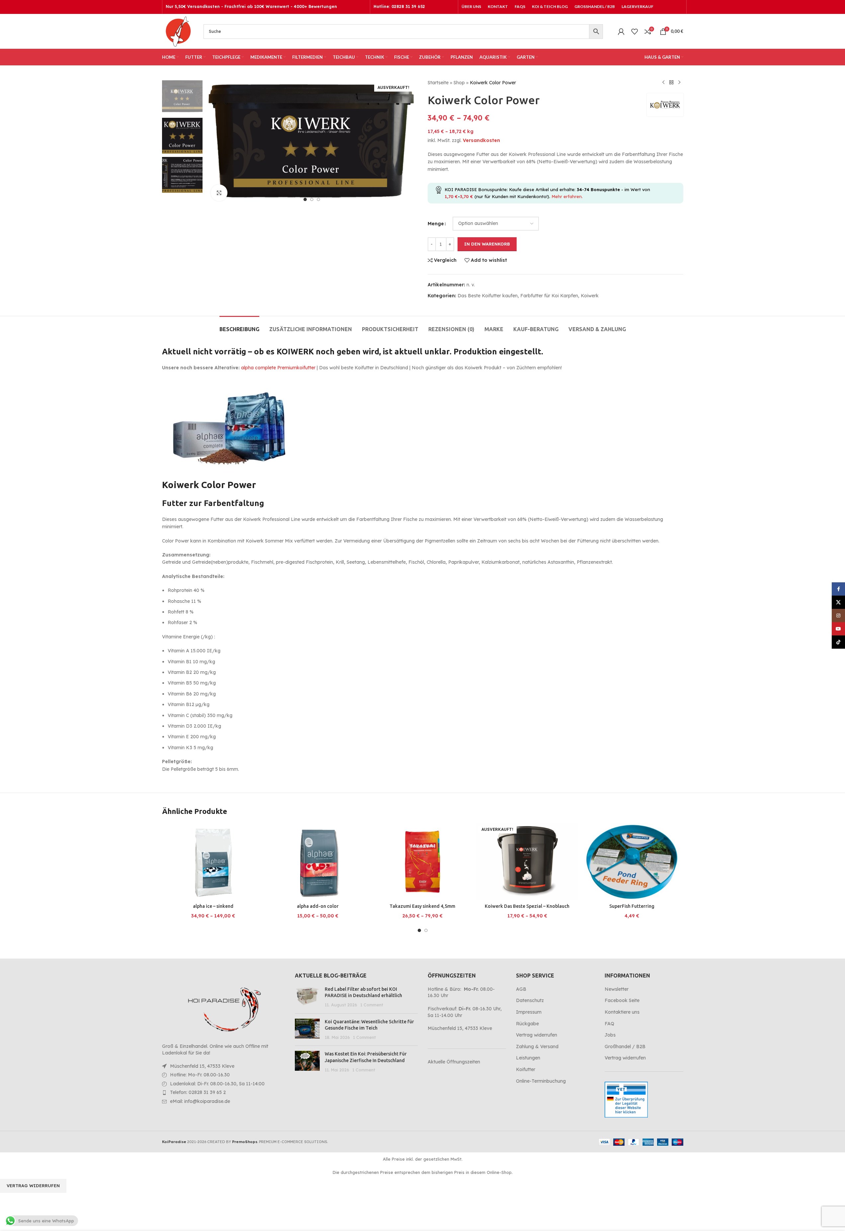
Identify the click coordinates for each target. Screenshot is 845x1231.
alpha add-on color (318, 906)
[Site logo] (178, 31)
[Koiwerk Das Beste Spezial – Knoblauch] (527, 861)
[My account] (621, 31)
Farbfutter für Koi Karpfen (549, 296)
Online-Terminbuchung (541, 1081)
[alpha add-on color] (318, 861)
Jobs (610, 1035)
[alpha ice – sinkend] (213, 861)
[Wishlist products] (634, 31)
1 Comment (371, 1004)
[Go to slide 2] (311, 199)
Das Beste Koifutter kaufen (488, 296)
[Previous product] (663, 83)
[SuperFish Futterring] (631, 861)
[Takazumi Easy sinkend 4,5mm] (422, 861)
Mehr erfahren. (567, 196)
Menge (436, 224)
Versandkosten (481, 140)
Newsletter (617, 989)
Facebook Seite (622, 1000)
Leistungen (528, 1058)
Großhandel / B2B (625, 1047)
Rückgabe (527, 1024)
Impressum (529, 1012)
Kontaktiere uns (622, 1012)
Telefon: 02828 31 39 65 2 (198, 1092)
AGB (521, 989)
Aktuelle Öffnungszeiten (454, 1062)
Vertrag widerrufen (536, 1035)
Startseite (438, 83)
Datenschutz (530, 1000)
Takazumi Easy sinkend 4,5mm (422, 906)
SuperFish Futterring (631, 906)
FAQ (609, 1024)
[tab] (239, 326)
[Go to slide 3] (318, 199)
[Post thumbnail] (307, 997)
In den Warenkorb (487, 244)
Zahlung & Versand (537, 1047)
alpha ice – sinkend (213, 906)
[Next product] (679, 83)
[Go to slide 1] (305, 199)
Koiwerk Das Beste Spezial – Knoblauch (527, 906)
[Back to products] (671, 83)
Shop (459, 83)
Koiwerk (590, 296)
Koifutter (525, 1069)
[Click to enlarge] (219, 192)
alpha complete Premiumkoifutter (278, 368)
